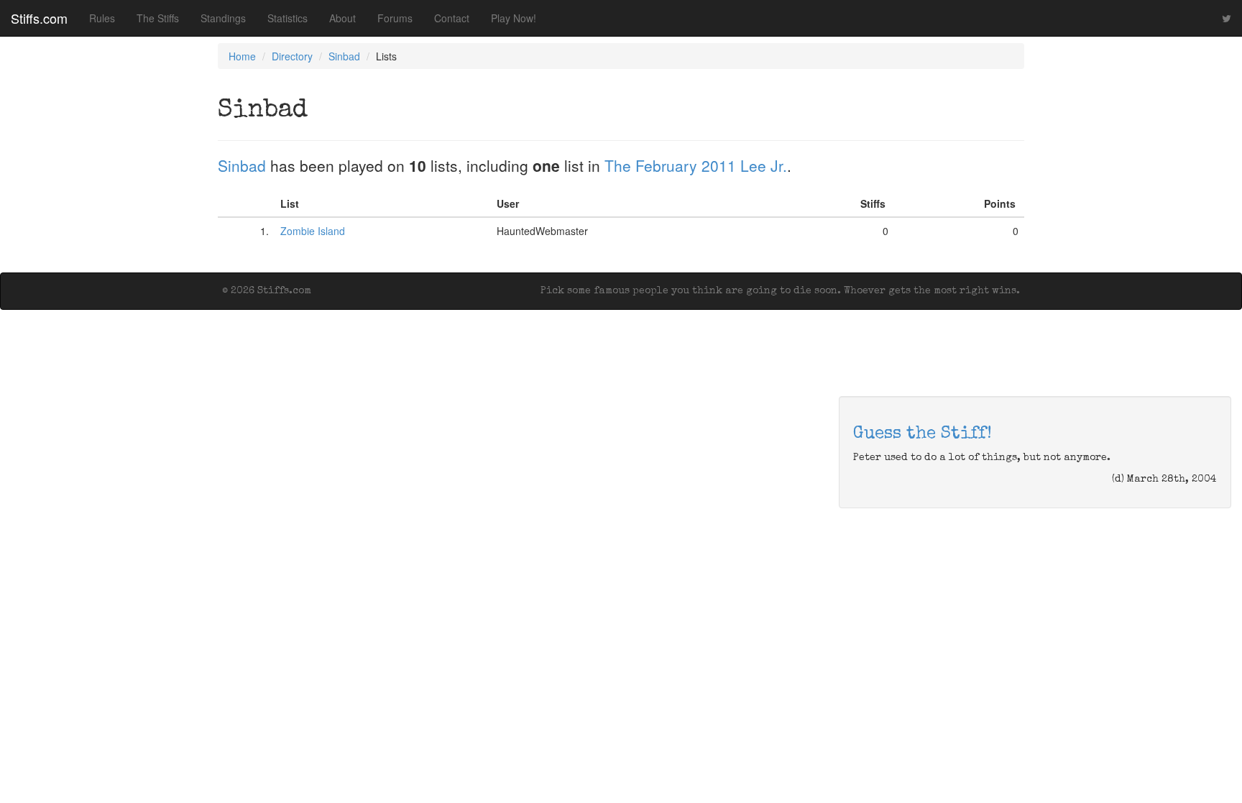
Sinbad (344, 56)
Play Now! (513, 18)
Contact (451, 18)
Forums (395, 18)
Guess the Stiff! (922, 434)
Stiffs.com (39, 18)
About (342, 18)
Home (242, 56)
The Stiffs (158, 18)
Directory (292, 56)
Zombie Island (312, 231)
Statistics (287, 18)
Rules (102, 18)
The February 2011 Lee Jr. (695, 165)
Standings (223, 18)
